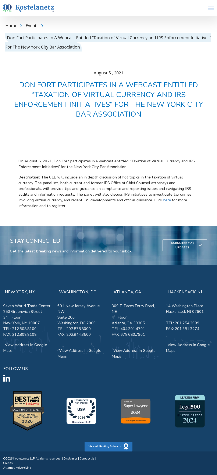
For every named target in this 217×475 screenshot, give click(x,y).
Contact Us (87, 459)
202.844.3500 (78, 334)
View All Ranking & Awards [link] (105, 446)
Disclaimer (70, 459)
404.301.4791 (133, 328)
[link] (28, 8)
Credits (8, 463)
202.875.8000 (78, 328)
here (167, 200)
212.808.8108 (24, 334)
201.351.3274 (187, 328)
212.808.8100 (24, 328)
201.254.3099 (187, 323)
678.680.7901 (133, 334)
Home (11, 25)
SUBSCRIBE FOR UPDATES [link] (182, 245)
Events (33, 25)
